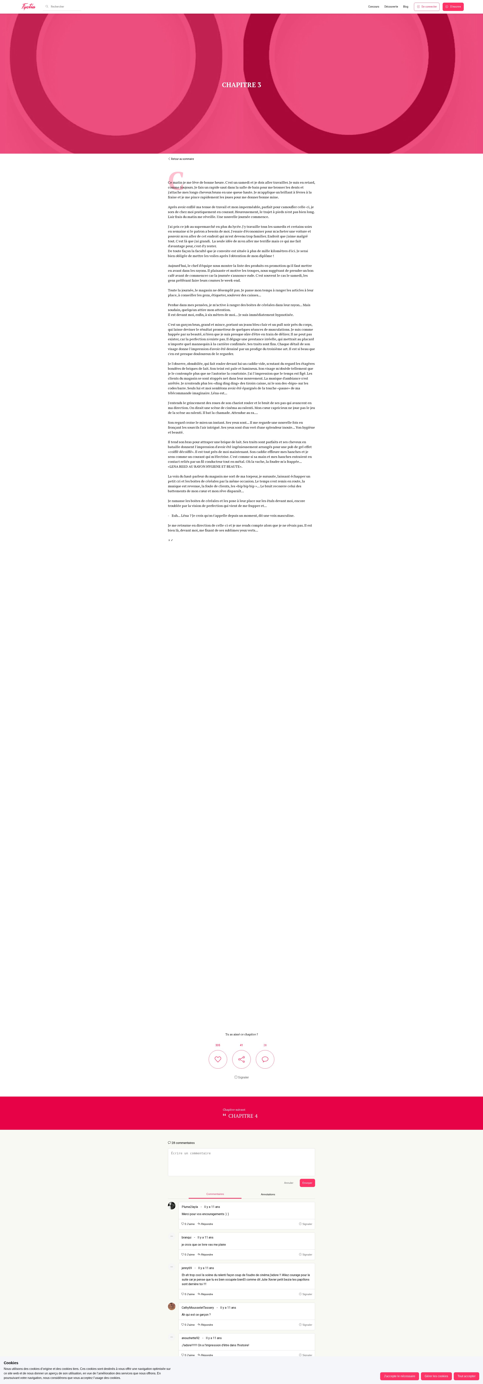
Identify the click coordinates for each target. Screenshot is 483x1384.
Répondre (206, 1224)
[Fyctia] (29, 7)
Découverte (391, 6)
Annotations (268, 1194)
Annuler (288, 1182)
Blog (405, 6)
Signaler (243, 1077)
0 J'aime (189, 1224)
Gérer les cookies (436, 1376)
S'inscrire (455, 6)
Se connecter (429, 6)
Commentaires (215, 1194)
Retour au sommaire (182, 158)
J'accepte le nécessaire (399, 1376)
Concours (373, 6)
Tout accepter (466, 1376)
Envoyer (307, 1182)
